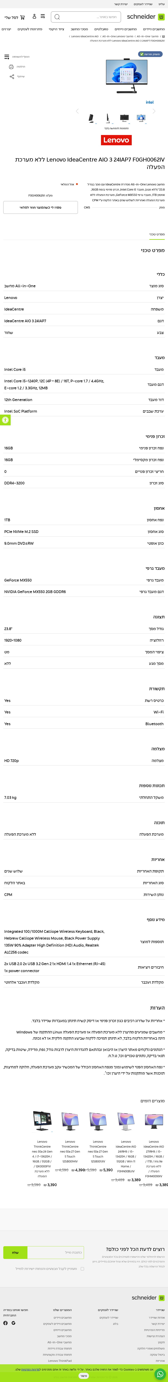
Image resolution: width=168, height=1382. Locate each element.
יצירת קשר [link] (121, 4)
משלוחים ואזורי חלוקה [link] (151, 1348)
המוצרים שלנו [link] (62, 1310)
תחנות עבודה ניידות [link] (60, 1348)
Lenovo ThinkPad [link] (60, 1360)
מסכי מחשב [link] (79, 29)
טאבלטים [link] (101, 29)
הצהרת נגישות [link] (156, 1336)
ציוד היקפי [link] (56, 29)
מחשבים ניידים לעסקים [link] (57, 1323)
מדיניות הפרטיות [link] (154, 1330)
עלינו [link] (162, 4)
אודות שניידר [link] (157, 1317)
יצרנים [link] (6, 29)
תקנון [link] (161, 1342)
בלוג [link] (115, 1323)
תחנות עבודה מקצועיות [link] (57, 1354)
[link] (5, 420)
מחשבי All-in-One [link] (60, 1342)
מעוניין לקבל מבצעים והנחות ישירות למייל (46, 1269)
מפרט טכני (157, 234)
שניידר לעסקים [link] (143, 4)
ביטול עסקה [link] (157, 1354)
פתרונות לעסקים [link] (30, 29)
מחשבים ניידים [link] (154, 29)
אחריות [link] (160, 1360)
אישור (84, 1375)
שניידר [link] (160, 1310)
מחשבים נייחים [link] (126, 29)
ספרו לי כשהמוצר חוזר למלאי (40, 207)
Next (77, 111)
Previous (154, 111)
